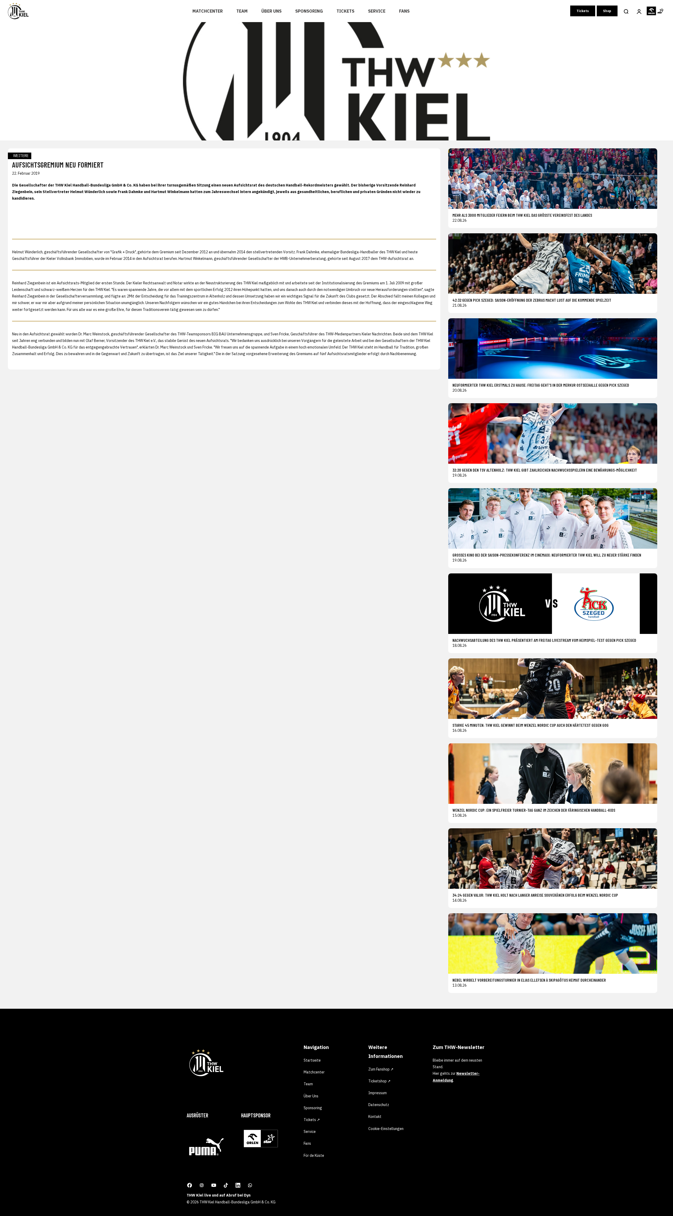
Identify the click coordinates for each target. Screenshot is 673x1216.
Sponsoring (309, 11)
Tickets (345, 11)
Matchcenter (207, 11)
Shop (607, 11)
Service (376, 11)
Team (242, 11)
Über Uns (271, 11)
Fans (404, 11)
